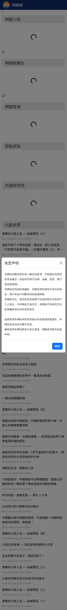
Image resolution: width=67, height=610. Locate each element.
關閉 (57, 346)
